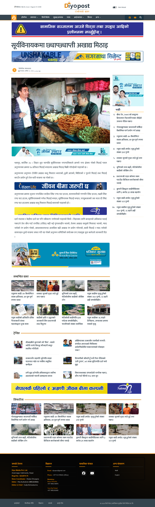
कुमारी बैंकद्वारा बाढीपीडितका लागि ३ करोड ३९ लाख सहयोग (128, 190)
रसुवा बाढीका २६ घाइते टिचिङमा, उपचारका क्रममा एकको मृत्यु (97, 321)
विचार (90, 17)
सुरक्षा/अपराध (58, 17)
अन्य (97, 17)
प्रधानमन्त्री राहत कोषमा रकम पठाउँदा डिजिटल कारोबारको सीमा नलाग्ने (130, 180)
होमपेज (24, 17)
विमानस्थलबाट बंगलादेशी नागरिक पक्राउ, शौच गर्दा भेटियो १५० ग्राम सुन (91, 374)
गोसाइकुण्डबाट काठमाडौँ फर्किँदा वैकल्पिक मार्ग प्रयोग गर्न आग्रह (129, 128)
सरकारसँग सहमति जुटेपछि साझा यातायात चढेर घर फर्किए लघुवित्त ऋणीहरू (39, 361)
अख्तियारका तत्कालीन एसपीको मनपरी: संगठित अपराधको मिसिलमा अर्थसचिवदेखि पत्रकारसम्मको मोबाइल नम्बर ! (90, 345)
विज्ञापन (41, 503)
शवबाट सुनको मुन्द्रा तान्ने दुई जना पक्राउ (47, 295)
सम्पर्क (50, 503)
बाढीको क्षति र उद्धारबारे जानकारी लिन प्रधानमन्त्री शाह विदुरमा (46, 321)
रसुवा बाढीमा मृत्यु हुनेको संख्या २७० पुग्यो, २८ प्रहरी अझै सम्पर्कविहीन (97, 297)
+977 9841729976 (52, 484)
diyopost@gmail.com (59, 470)
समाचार (33, 17)
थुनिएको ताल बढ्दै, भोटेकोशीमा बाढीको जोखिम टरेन (73, 297)
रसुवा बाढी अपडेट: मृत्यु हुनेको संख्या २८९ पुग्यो (128, 199)
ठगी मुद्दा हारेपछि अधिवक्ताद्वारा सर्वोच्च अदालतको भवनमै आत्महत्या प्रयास (41, 374)
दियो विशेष (45, 17)
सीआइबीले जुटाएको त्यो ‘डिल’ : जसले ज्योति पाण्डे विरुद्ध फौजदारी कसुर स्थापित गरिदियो (40, 345)
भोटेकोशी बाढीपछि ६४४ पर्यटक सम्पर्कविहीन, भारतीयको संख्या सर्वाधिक (72, 321)
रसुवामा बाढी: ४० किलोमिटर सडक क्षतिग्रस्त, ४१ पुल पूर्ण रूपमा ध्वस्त (22, 297)
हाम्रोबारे (17, 503)
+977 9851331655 (52, 490)
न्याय (68, 17)
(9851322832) (33, 482)
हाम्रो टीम (60, 503)
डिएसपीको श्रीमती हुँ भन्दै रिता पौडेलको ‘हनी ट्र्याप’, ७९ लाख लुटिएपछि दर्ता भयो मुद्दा (91, 361)
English (117, 475)
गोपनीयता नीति (29, 503)
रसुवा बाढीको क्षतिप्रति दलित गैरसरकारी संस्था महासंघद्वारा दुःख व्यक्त (22, 321)
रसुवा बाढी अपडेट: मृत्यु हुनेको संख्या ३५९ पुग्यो (128, 150)
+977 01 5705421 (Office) (60, 475)
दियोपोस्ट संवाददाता (25, 68)
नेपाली (116, 470)
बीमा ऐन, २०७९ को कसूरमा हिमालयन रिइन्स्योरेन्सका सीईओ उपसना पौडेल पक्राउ (129, 118)
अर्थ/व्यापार (78, 17)
